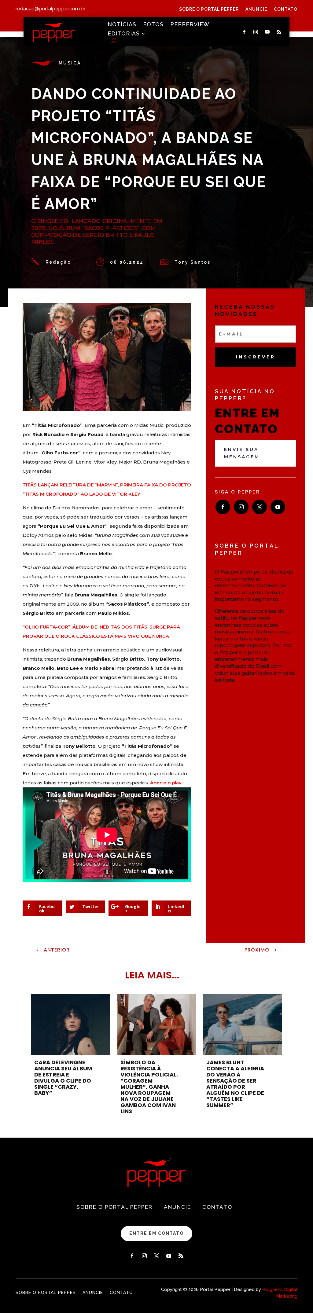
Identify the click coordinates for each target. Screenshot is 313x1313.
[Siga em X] (259, 507)
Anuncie (256, 9)
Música (70, 63)
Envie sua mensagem (242, 453)
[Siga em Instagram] (255, 32)
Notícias (122, 25)
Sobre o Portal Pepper (209, 9)
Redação (58, 262)
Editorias (124, 34)
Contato (285, 9)
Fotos (153, 25)
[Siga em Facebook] (244, 32)
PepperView (189, 25)
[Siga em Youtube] (267, 32)
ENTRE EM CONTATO (156, 1233)
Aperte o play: (166, 783)
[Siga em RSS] (278, 32)
